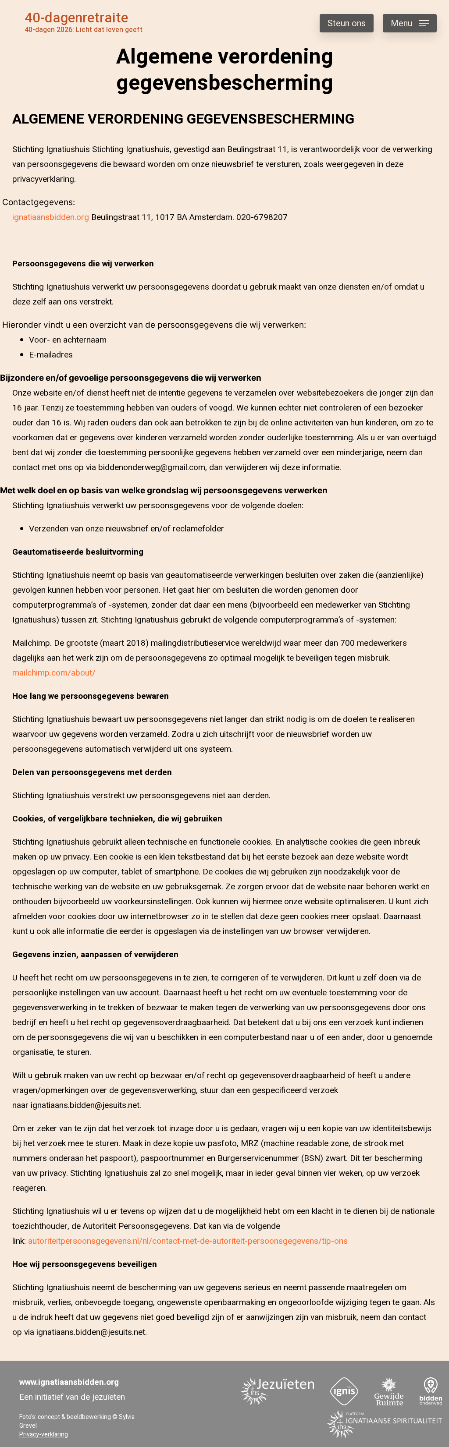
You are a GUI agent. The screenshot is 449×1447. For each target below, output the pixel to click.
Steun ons (347, 23)
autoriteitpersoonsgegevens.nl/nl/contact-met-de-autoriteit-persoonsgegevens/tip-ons (188, 1241)
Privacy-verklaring (43, 1434)
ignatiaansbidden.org (50, 217)
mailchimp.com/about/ (54, 673)
